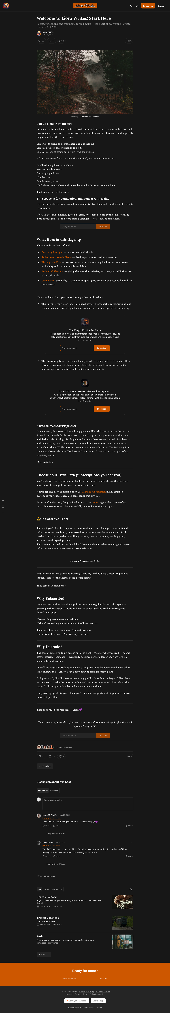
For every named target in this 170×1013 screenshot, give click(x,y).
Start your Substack (78, 1000)
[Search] (131, 5)
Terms (85, 994)
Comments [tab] (43, 790)
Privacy (78, 994)
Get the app (98, 1000)
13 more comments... (46, 876)
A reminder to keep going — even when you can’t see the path (65, 940)
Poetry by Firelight (52, 252)
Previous (46, 766)
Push (40, 936)
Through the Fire (51, 262)
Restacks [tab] (54, 790)
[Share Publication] (137, 5)
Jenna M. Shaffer (50, 815)
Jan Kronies (83, 116)
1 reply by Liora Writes (55, 833)
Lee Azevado (48, 842)
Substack (72, 1007)
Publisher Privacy (86, 991)
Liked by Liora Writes (53, 818)
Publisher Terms (103, 991)
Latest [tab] (46, 889)
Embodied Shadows (52, 271)
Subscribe (148, 6)
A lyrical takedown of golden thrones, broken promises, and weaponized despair (70, 901)
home (95, 502)
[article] (85, 903)
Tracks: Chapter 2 (48, 917)
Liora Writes (48, 32)
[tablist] (48, 790)
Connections (48, 281)
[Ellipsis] (132, 815)
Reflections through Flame (56, 257)
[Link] (33, 124)
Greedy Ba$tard (47, 896)
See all (42, 954)
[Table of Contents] (3, 506)
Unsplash (95, 116)
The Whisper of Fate (46, 921)
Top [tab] (39, 889)
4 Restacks (68, 747)
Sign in (161, 6)
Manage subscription (94, 492)
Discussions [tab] (57, 889)
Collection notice (97, 994)
